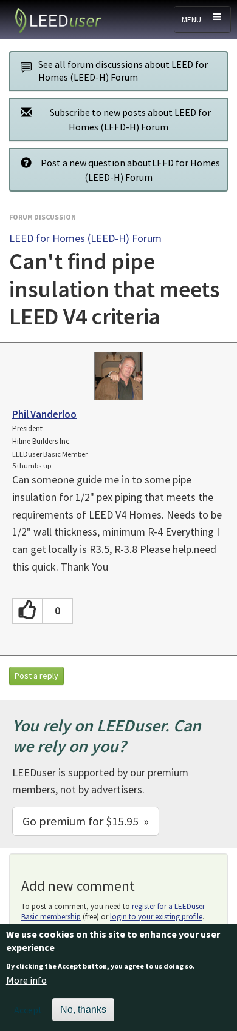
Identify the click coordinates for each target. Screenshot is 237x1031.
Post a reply (36, 675)
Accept (28, 1010)
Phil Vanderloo (44, 414)
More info (26, 980)
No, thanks (83, 1009)
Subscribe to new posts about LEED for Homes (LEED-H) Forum (130, 119)
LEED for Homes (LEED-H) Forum (85, 238)
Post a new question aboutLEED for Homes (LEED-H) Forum (130, 169)
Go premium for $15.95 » (85, 820)
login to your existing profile (156, 917)
